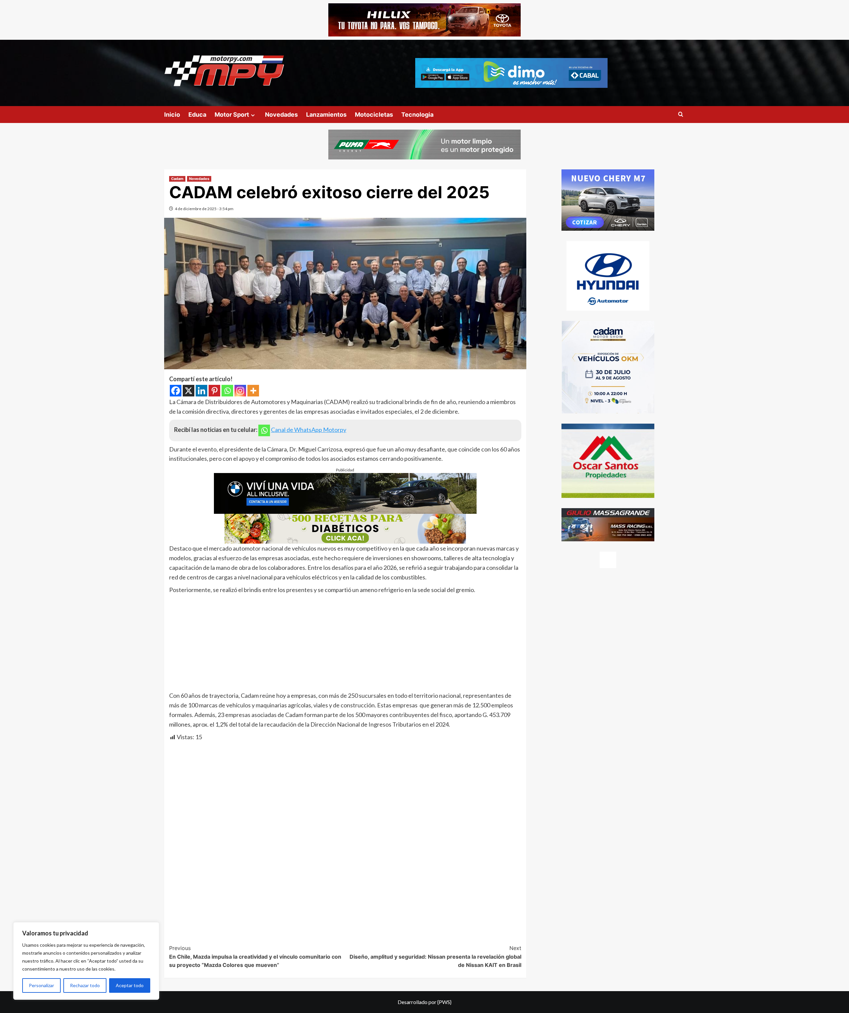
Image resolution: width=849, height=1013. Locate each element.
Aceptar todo (130, 985)
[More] (253, 390)
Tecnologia (417, 114)
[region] (86, 961)
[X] (188, 390)
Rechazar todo (85, 985)
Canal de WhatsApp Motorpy (308, 429)
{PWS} (444, 1002)
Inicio (172, 114)
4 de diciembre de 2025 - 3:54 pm (204, 208)
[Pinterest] (214, 390)
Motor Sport (232, 114)
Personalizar (41, 985)
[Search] (681, 114)
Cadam (177, 178)
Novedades (281, 114)
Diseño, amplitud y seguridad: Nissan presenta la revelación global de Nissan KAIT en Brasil (435, 956)
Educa (197, 114)
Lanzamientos (326, 114)
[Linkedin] (201, 390)
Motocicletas (374, 114)
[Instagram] (240, 390)
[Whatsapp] (227, 390)
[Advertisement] (345, 644)
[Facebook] (175, 390)
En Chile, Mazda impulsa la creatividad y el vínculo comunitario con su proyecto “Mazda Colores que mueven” (255, 956)
